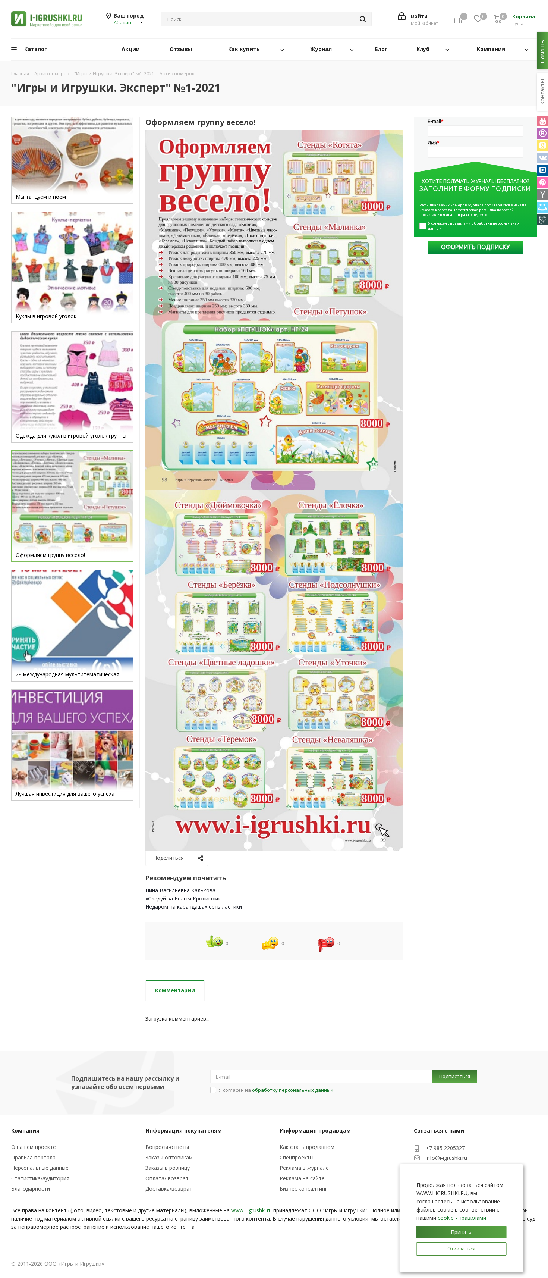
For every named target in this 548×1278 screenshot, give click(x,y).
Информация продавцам (315, 1130)
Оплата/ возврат (167, 1178)
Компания (25, 1130)
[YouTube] (542, 121)
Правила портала (33, 1157)
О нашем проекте (33, 1146)
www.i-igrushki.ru (251, 1210)
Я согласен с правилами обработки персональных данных (474, 226)
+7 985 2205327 (445, 1148)
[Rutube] (542, 133)
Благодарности (30, 1188)
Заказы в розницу (167, 1167)
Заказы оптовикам (169, 1157)
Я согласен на (276, 1090)
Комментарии (175, 990)
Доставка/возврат (168, 1188)
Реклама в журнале (304, 1167)
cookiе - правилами (462, 1217)
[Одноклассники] (542, 145)
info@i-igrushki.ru (446, 1157)
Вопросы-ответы (167, 1146)
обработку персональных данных (292, 1090)
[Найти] (363, 19)
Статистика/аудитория (40, 1178)
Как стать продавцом (307, 1146)
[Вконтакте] (542, 158)
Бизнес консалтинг (303, 1188)
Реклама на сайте (302, 1178)
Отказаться (461, 1248)
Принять (461, 1231)
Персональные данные (40, 1167)
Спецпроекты (297, 1157)
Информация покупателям (183, 1130)
